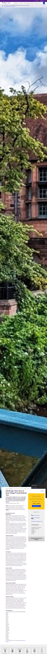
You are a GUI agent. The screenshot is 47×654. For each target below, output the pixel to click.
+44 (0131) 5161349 (36, 515)
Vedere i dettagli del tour (36, 518)
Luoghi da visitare (16, 3)
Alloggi (25, 3)
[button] (44, 6)
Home (7, 488)
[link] (44, 3)
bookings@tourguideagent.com (37, 521)
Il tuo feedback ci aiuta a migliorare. (9, 6)
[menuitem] (16, 3)
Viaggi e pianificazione (30, 3)
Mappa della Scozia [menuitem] (38, 3)
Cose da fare (21, 3)
